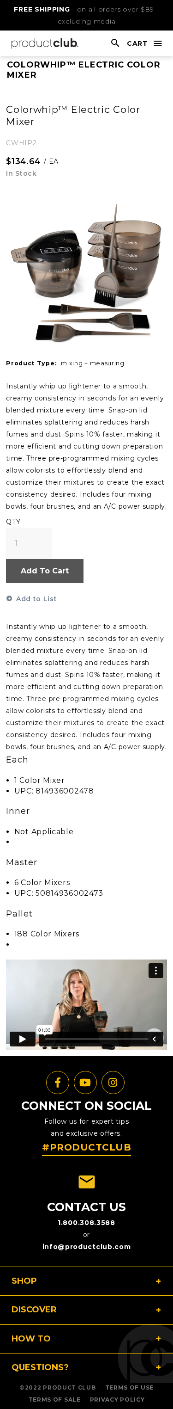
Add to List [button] (36, 599)
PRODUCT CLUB (69, 1387)
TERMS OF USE (129, 1387)
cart (137, 43)
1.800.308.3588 (86, 1222)
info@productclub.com (86, 1247)
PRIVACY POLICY (117, 1399)
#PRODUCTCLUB (86, 1147)
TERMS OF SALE (55, 1399)
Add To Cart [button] (45, 570)
